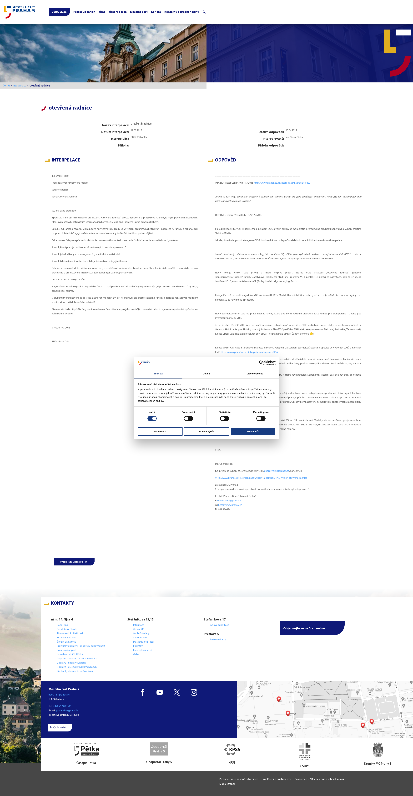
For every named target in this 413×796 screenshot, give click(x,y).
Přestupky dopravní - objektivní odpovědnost (81, 646)
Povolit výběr (206, 431)
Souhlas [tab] (158, 373)
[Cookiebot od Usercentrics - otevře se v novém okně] (261, 362)
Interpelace (19, 85)
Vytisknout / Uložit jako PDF (74, 562)
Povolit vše (253, 431)
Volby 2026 (59, 11)
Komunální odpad (66, 650)
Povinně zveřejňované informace (238, 779)
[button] (312, 628)
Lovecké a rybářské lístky (70, 654)
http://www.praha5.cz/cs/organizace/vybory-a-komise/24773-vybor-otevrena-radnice (261, 478)
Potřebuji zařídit (84, 12)
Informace (138, 625)
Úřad (102, 12)
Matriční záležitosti (143, 642)
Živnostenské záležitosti (70, 633)
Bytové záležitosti (219, 625)
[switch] (188, 418)
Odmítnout (160, 431)
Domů (6, 85)
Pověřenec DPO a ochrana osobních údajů (319, 779)
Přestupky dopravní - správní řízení (75, 671)
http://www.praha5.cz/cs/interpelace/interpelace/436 (249, 352)
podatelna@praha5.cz (68, 710)
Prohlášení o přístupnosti (276, 779)
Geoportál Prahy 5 (159, 762)
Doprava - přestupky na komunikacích (77, 667)
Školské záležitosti (66, 642)
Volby (136, 654)
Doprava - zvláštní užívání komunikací (76, 658)
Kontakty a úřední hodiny (181, 12)
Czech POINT (140, 637)
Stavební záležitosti (67, 637)
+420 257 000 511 (62, 706)
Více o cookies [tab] (255, 373)
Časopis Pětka (86, 763)
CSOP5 (305, 766)
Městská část (139, 12)
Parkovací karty (218, 639)
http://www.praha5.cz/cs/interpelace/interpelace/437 (282, 183)
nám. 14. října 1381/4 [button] (59, 695)
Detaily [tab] (207, 373)
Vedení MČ (138, 629)
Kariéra (156, 12)
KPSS (232, 762)
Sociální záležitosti (66, 629)
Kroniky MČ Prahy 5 (377, 764)
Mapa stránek (227, 784)
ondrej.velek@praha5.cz (276, 471)
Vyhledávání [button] (59, 727)
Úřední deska (118, 12)
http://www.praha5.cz (230, 505)
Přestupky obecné (142, 650)
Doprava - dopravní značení (71, 663)
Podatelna (62, 625)
